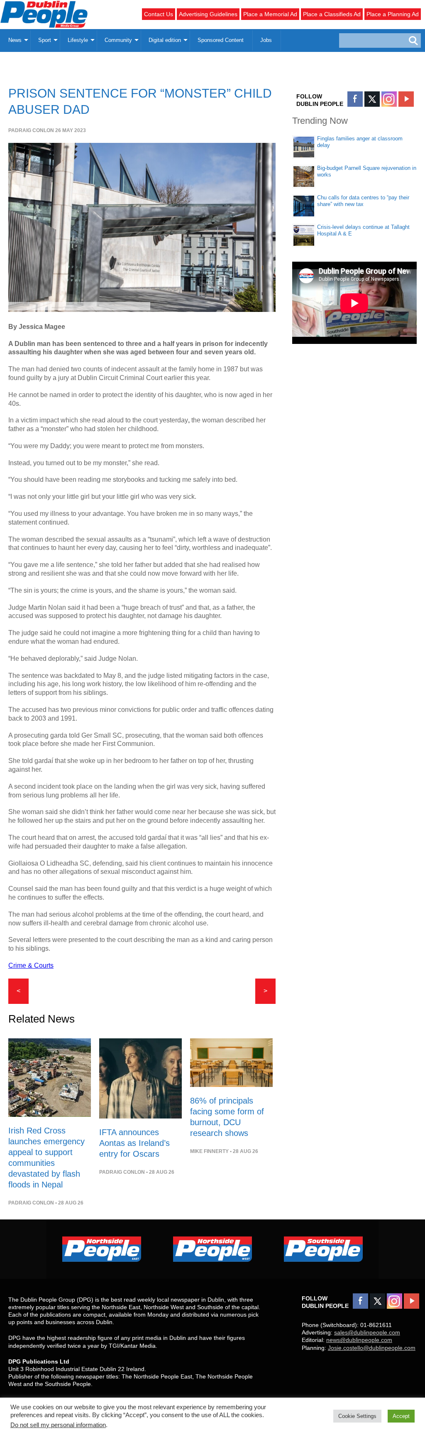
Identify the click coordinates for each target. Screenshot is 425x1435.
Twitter (372, 99)
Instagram (389, 99)
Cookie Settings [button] (357, 1416)
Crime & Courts (31, 965)
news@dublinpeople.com (359, 1340)
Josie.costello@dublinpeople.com (371, 1347)
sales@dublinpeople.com (367, 1332)
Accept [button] (401, 1416)
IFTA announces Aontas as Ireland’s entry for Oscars (134, 1143)
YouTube (406, 99)
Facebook (355, 99)
